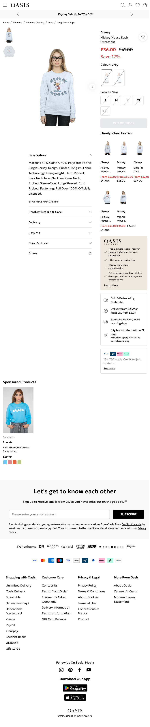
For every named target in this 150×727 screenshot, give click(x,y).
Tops (50, 22)
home (6, 22)
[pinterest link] (69, 672)
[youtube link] (87, 672)
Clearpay (12, 633)
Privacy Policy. (17, 530)
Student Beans (16, 639)
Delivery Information (55, 605)
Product (82, 617)
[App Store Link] (73, 695)
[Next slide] (131, 14)
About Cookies (87, 595)
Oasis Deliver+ (15, 594)
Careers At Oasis (123, 589)
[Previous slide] (16, 14)
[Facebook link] (78, 672)
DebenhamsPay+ (17, 605)
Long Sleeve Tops (66, 22)
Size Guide (13, 600)
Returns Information (55, 611)
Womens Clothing (35, 22)
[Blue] (5, 460)
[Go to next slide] (90, 85)
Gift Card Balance (53, 617)
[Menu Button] (5, 5)
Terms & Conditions (90, 589)
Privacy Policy (86, 583)
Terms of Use (86, 601)
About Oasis (120, 583)
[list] (57, 85)
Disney (103, 32)
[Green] (19, 460)
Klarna (10, 622)
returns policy (120, 340)
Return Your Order (54, 589)
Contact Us (49, 583)
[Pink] (10, 460)
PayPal (10, 627)
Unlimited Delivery (18, 588)
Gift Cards (13, 651)
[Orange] (15, 460)
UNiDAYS (12, 645)
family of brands (131, 522)
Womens (17, 22)
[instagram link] (60, 672)
